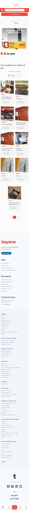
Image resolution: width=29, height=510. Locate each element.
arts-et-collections (5, 447)
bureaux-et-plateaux (5, 373)
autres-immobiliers (5, 375)
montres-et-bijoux (5, 405)
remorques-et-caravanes (6, 322)
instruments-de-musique (6, 455)
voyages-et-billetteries (6, 457)
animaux (3, 449)
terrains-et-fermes (5, 377)
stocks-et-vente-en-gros (6, 396)
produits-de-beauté (5, 407)
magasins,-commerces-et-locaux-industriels (11, 367)
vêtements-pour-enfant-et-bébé (8, 414)
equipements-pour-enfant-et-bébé (8, 403)
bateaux (3, 330)
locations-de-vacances (6, 369)
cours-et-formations (5, 353)
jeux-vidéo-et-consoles (6, 435)
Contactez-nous (5, 263)
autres (3, 461)
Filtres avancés (5, 284)
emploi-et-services (7, 348)
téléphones (3, 431)
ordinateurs (3, 423)
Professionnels (5, 265)
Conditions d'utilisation (7, 267)
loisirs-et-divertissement (8, 441)
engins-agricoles (4, 324)
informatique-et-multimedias (10, 419)
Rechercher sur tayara (6, 286)
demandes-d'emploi (5, 351)
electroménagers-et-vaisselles (8, 342)
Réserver (22, 44)
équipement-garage (5, 320)
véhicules (4, 314)
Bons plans (4, 291)
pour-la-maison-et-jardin (8, 338)
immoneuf (4, 381)
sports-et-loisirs (4, 445)
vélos (2, 453)
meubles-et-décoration (6, 344)
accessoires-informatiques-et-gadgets (9, 433)
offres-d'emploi (4, 355)
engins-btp (3, 328)
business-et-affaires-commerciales (9, 394)
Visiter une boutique (6, 282)
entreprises (4, 388)
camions (3, 333)
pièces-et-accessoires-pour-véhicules (9, 331)
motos (2, 316)
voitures (3, 318)
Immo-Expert (6, 253)
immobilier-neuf (4, 384)
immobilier (4, 361)
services (3, 357)
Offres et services (5, 288)
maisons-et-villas (5, 365)
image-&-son (4, 421)
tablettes (3, 437)
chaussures (3, 412)
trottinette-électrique (6, 443)
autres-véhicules (5, 326)
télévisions (3, 429)
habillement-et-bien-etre (8, 401)
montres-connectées (6, 425)
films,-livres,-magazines (6, 451)
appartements (4, 371)
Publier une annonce (6, 279)
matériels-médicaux (5, 392)
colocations (3, 363)
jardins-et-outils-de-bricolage (7, 340)
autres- (2, 464)
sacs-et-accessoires (5, 411)
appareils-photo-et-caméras (7, 427)
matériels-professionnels (6, 390)
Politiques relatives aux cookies (9, 270)
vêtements (3, 409)
